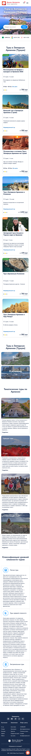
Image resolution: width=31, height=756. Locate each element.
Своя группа (13, 729)
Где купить (13, 735)
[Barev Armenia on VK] (23, 719)
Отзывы (3, 729)
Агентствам (13, 726)
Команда (3, 731)
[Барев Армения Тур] (11, 3)
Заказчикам (14, 722)
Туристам (13, 731)
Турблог (3, 733)
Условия (22, 733)
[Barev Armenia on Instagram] (19, 719)
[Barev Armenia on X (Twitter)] (15, 719)
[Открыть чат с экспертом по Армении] (28, 753)
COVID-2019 (22, 726)
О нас (2, 726)
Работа (2, 735)
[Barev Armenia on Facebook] (8, 719)
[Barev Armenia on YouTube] (12, 719)
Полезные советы (24, 731)
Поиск (24, 27)
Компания (4, 722)
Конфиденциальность (25, 735)
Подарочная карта (15, 733)
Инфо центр (24, 722)
